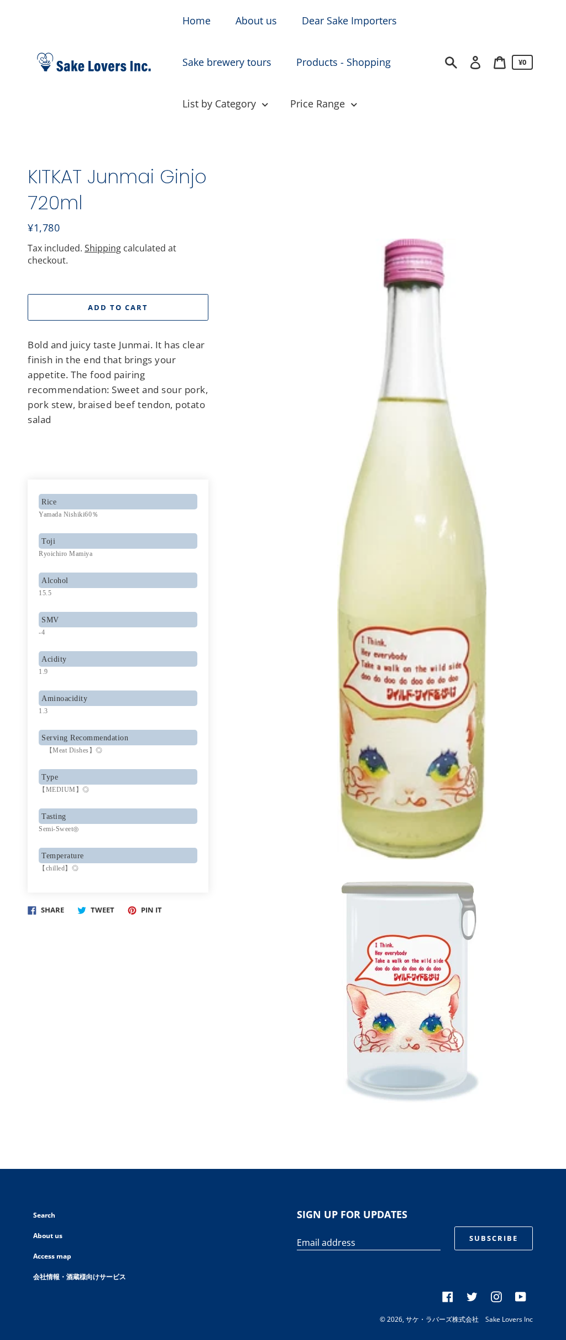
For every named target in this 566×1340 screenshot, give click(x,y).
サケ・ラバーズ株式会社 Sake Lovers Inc (469, 1319)
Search (44, 1215)
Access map (52, 1256)
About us (47, 1235)
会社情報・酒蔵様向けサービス (79, 1276)
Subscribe (493, 1238)
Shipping (103, 248)
